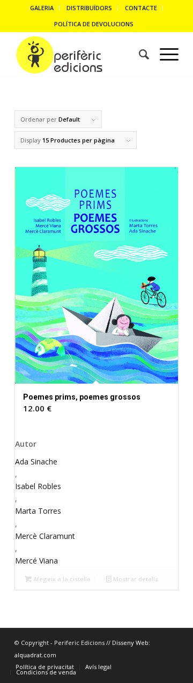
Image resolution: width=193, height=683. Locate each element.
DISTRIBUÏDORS (89, 8)
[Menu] (164, 54)
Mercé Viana (36, 561)
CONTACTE (141, 8)
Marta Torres (38, 511)
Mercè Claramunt (45, 536)
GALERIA (42, 8)
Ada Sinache (36, 461)
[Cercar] (138, 54)
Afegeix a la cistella (61, 579)
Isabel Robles (38, 486)
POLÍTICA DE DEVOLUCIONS (93, 24)
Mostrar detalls (135, 579)
